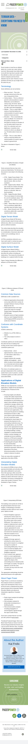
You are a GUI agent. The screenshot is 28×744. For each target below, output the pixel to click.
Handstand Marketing (20, 729)
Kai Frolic (14, 643)
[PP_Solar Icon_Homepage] (14, 714)
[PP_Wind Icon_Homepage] (19, 714)
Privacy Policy (6, 728)
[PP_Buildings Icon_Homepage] (24, 714)
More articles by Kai (14, 667)
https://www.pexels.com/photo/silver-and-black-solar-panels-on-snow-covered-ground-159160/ (12, 630)
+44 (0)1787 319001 (6, 733)
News (12, 61)
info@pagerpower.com (11, 8)
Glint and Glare (5, 61)
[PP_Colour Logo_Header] (18, 3)
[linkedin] (2, 64)
